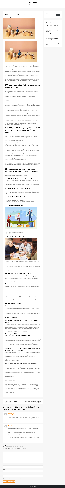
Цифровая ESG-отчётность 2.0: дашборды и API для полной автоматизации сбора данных (53, 43)
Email (4, 469)
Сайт (4, 474)
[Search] (60, 7)
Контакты (22, 7)
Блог (17, 7)
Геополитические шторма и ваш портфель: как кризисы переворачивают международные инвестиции (52, 38)
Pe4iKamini (32, 2)
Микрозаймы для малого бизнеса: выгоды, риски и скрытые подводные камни (53, 34)
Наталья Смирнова (11, 425)
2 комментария (38, 395)
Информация (12, 7)
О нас (27, 7)
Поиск (47, 13)
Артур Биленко (8, 12)
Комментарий (5, 450)
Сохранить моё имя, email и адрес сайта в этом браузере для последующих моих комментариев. (20, 478)
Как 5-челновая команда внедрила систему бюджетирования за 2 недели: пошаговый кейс (52, 30)
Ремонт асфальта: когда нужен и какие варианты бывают (52, 26)
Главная (5, 7)
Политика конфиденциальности (37, 7)
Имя (4, 464)
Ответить (39, 420)
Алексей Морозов (11, 413)
